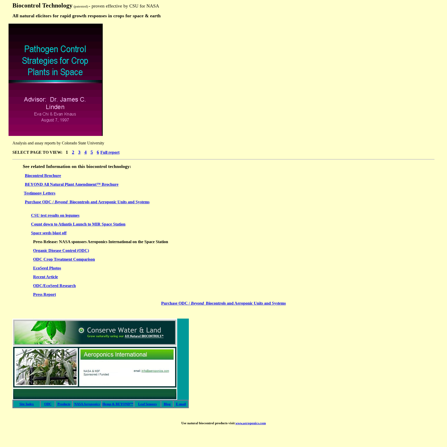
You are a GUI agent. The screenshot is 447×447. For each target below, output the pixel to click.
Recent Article (45, 277)
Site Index (26, 404)
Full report (110, 152)
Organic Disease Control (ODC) (61, 250)
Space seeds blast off (48, 233)
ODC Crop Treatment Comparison (64, 259)
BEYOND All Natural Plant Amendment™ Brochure (71, 184)
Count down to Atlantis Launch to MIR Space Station (78, 224)
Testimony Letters (39, 193)
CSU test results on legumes (55, 215)
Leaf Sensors (147, 404)
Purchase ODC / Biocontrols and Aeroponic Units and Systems (87, 202)
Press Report (44, 294)
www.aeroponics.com (250, 423)
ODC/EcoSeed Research (54, 285)
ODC (47, 404)
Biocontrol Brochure (43, 175)
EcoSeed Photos (47, 268)
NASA (87, 404)
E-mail (181, 404)
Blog (167, 404)
